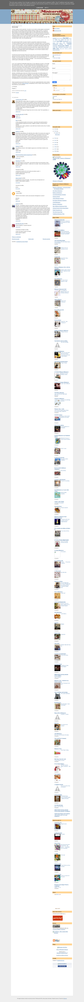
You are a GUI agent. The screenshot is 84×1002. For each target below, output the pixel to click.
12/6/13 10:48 (18, 152)
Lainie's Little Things (59, 501)
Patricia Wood (57, 320)
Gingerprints (65, 41)
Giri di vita (15, 27)
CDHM (59, 39)
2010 (55, 142)
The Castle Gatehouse (65, 693)
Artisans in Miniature (59, 398)
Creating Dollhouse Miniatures (61, 371)
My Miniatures (57, 702)
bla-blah (17, 92)
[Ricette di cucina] (58, 920)
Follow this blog (62, 966)
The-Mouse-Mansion (59, 392)
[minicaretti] (53, 98)
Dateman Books (56, 196)
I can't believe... (64, 613)
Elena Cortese (56, 28)
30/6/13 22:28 (18, 175)
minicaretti (55, 96)
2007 (55, 149)
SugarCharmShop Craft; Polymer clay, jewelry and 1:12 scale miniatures (62, 815)
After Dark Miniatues (59, 351)
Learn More (39, 7)
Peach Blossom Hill (59, 309)
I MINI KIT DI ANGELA (59, 230)
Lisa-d (55, 447)
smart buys (62, 48)
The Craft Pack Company (60, 738)
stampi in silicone (68, 48)
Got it (46, 7)
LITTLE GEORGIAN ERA (60, 602)
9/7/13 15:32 (18, 188)
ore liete (56, 246)
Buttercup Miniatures (57, 192)
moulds (54, 47)
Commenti (57, 90)
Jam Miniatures (58, 733)
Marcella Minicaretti (56, 54)
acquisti (54, 38)
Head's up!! (63, 593)
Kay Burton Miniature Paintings (60, 200)
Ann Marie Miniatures (57, 190)
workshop (58, 49)
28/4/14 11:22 (18, 234)
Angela (17, 203)
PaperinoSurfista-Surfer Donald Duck (24, 154)
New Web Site (63, 572)
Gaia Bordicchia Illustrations (61, 361)
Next (57, 955)
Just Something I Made (59, 240)
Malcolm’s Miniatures (57, 204)
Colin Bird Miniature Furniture (59, 194)
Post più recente (15, 239)
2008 (55, 146)
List (67, 955)
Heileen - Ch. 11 (57, 887)
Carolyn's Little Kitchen (59, 479)
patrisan (56, 622)
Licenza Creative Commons (59, 929)
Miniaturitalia (61, 45)
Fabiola (17, 146)
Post (56, 88)
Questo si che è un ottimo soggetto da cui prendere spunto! (65, 604)
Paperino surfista (58, 581)
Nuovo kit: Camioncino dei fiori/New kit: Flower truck (65, 222)
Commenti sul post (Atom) (22, 241)
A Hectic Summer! (64, 507)
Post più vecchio (46, 239)
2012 (55, 138)
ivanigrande (57, 256)
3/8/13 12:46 (18, 201)
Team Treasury (57, 677)
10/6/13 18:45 (18, 111)
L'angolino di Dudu (58, 784)
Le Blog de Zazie (58, 832)
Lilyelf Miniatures (56, 202)
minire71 (18, 131)
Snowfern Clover (58, 414)
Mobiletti (62, 624)
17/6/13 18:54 (18, 158)
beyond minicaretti (59, 38)
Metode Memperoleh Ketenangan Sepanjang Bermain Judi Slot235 (65, 232)
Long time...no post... (65, 714)
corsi (65, 39)
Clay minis (56, 643)
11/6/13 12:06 (18, 128)
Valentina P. (18, 160)
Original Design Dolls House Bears (60, 208)
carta (56, 39)
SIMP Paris (56, 48)
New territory (63, 470)
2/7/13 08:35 (18, 182)
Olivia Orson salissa (59, 425)
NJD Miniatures (58, 612)
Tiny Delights (57, 774)
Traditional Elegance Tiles (58, 213)
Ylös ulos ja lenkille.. (65, 342)
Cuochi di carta (58, 822)
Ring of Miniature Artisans (62, 949)
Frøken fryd (57, 633)
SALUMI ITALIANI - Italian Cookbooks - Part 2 (65, 766)
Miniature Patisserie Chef (60, 289)
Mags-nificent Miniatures (60, 713)
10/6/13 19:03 (18, 117)
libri (65, 44)
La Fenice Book (58, 664)
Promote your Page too (57, 99)
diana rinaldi (18, 178)
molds (71, 45)
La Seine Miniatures (59, 550)
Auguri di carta (64, 823)
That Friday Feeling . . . (65, 750)
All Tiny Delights (58, 794)
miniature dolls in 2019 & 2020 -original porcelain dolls (65, 271)
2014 (55, 129)
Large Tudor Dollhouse (65, 383)
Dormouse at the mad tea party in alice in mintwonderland (65, 520)
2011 (55, 140)
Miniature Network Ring (62, 953)
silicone (70, 47)
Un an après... (63, 551)
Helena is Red (57, 864)
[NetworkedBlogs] (62, 963)
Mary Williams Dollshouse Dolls (60, 206)
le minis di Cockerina (59, 457)
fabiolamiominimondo (59, 219)
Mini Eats (56, 723)
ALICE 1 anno (63, 448)
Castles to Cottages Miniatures (61, 382)
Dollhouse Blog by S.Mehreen (61, 330)
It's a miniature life (58, 560)
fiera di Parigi (26, 83)
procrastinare (66, 47)
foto (61, 41)
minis (67, 45)
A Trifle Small (57, 571)
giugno (57, 132)
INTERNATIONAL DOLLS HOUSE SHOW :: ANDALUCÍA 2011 (65, 797)
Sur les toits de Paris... (65, 530)
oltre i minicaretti (59, 47)
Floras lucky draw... (65, 655)
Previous (60, 955)
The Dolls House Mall (57, 212)
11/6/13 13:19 (18, 143)
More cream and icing (58, 806)
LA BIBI (56, 853)
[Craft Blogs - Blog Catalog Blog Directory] (62, 932)
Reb (17, 120)
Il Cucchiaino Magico (59, 763)
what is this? (57, 908)
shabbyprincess (60, 960)
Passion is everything (65, 480)
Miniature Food (57, 748)
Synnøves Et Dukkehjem (60, 653)
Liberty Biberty (57, 299)
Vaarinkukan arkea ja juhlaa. (61, 340)
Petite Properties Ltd (57, 210)
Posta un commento (16, 236)
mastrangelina (57, 874)
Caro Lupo (63, 854)
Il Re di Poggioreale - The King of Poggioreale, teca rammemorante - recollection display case (65, 585)
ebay (68, 39)
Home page (31, 239)
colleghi (62, 39)
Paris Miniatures (58, 278)
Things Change (64, 362)
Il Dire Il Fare (57, 843)
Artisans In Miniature (58, 181)
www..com (57, 894)
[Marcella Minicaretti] (53, 56)
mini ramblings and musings (61, 692)
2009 (55, 144)
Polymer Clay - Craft (59, 409)
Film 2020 (63, 834)
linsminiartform (58, 506)
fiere (58, 41)
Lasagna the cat (19, 99)
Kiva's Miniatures (58, 591)
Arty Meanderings (58, 805)
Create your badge (56, 57)
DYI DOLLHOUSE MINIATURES (61, 540)
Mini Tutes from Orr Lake (60, 759)
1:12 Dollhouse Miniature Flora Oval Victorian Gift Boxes (65, 291)
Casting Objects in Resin (59, 760)
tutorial (54, 49)
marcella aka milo (20, 114)
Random (64, 955)
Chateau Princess (64, 331)
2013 (55, 131)
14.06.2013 (63, 634)
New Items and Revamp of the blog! (61, 734)
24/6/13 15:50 (18, 166)
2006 (55, 151)
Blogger (65, 998)
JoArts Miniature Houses (58, 198)
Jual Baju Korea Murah (58, 502)
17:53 (25, 90)
